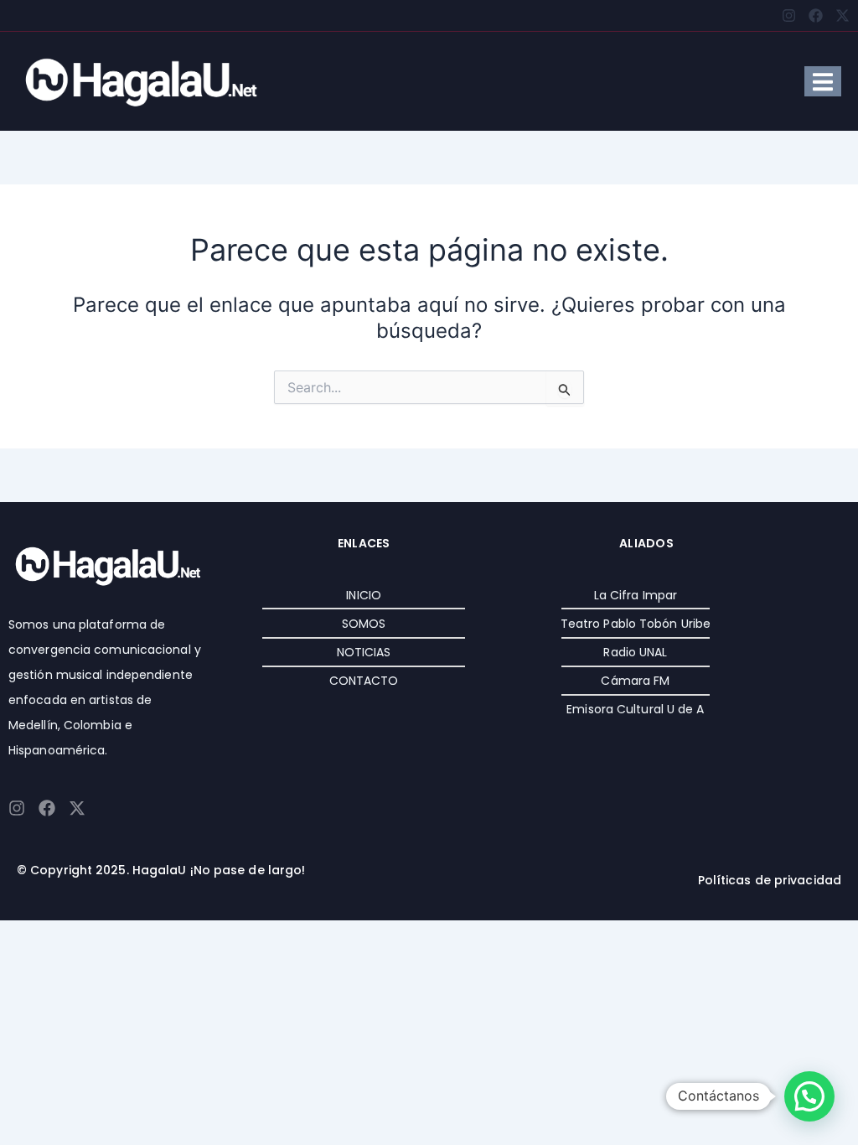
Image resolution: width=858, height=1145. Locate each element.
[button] (809, 1096)
